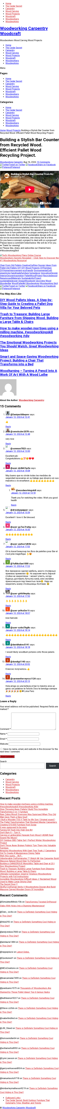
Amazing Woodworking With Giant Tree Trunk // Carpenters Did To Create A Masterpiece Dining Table (28, 852)
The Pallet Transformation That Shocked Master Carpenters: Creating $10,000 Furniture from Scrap (28, 823)
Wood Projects (12, 14)
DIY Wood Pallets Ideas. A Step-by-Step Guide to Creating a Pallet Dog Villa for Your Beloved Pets (26, 303)
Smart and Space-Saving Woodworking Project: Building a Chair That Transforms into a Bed (29, 360)
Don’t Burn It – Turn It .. (10, 832)
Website (4, 744)
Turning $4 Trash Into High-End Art (16, 830)
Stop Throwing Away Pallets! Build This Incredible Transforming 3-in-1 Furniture (24, 810)
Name (3, 734)
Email (3, 739)
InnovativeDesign (49, 273)
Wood (48, 281)
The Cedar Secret (13, 6)
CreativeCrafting (30, 265)
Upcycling (40, 281)
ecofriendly (28, 270)
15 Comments (43, 162)
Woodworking (12, 21)
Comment (5, 729)
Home (8, 3)
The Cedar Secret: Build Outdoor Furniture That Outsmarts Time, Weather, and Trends (27, 1101)
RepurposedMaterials (10, 278)
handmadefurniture (20, 273)
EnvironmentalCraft (43, 270)
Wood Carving (12, 11)
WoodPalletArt (19, 283)
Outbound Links (12, 1097)
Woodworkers (12, 19)
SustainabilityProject (31, 278)
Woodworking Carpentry (11, 162)
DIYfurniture (46, 268)
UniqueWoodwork (26, 281)
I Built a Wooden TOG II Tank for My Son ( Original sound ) (27, 819)
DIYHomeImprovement (11, 270)
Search (3, 761)
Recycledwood (50, 275)
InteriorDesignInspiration (12, 275)
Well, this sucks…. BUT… (11, 856)
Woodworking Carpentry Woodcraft (19, 1107)
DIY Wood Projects (30, 268)
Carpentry (10, 8)
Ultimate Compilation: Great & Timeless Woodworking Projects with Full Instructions (25, 875)
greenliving (5, 273)
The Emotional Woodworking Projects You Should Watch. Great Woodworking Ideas (29, 346)
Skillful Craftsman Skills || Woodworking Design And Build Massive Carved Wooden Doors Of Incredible (28, 888)
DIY (19, 268)
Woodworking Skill (49, 283)
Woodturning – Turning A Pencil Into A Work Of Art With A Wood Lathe (28, 372)
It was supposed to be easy (13, 827)
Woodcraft (10, 16)
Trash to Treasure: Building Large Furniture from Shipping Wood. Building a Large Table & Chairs (29, 318)
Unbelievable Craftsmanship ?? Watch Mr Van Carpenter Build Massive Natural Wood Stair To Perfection (29, 859)
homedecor (35, 273)
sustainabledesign (9, 281)
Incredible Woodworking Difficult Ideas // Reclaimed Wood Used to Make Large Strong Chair (28, 880)
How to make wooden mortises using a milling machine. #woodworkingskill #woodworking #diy (29, 332)
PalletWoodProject (33, 275)
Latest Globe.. (23, 952)
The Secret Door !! (9, 884)
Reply (8, 426)
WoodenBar (5, 283)
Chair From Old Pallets (11, 265)
